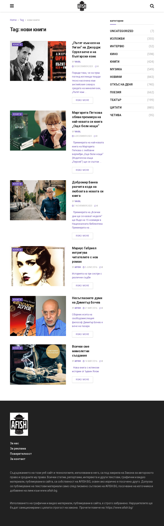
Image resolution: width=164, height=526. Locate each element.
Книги (17, 44)
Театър (115, 100)
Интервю (117, 46)
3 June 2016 (91, 267)
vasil (78, 62)
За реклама (18, 448)
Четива (115, 115)
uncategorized (121, 31)
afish (78, 267)
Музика (116, 69)
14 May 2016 (91, 361)
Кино (114, 54)
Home (13, 20)
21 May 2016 (91, 308)
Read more (82, 100)
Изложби (117, 38)
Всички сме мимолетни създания (80, 351)
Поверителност (21, 453)
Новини (116, 76)
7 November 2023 (83, 206)
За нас (14, 443)
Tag (22, 20)
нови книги (33, 20)
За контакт (17, 459)
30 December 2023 (83, 66)
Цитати (116, 107)
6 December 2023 (83, 136)
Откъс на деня (121, 84)
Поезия (115, 92)
